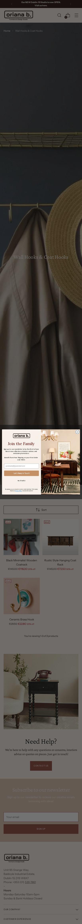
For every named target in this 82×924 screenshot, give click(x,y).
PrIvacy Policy (18, 490)
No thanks (21, 481)
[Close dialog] (77, 432)
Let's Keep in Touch (21, 473)
